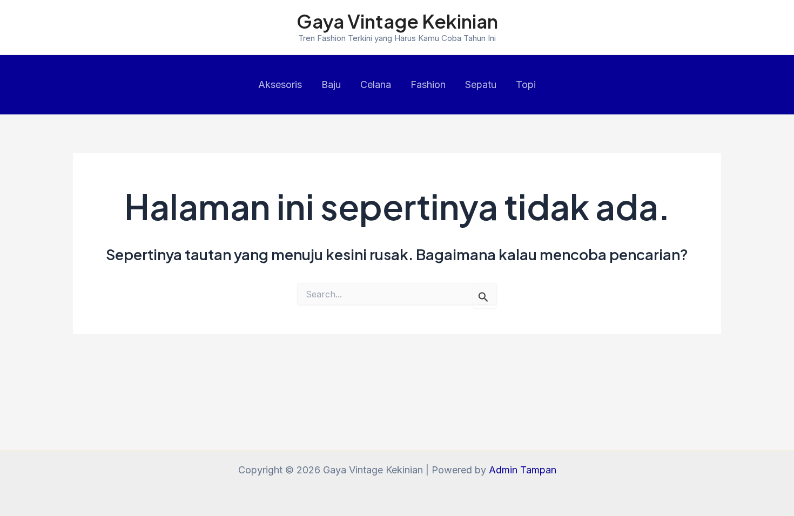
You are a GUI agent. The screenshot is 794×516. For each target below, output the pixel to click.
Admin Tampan (522, 470)
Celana (375, 84)
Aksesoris (280, 84)
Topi (526, 84)
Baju (331, 84)
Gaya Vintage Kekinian (397, 21)
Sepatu (480, 84)
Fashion (428, 84)
